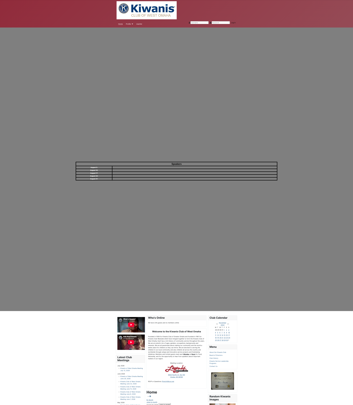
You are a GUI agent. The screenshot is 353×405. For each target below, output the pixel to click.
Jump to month (152, 402)
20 (220, 338)
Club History (214, 358)
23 (227, 338)
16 (227, 335)
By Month (150, 400)
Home (120, 24)
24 (229, 338)
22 (225, 338)
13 (220, 335)
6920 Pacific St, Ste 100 (176, 375)
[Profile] (132, 24)
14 (222, 335)
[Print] (150, 396)
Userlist (139, 24)
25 (216, 340)
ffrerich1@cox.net (168, 381)
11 (215, 335)
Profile (128, 24)
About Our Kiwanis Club (218, 352)
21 (222, 338)
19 (218, 338)
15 (224, 335)
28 (222, 340)
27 (220, 340)
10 (229, 332)
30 (227, 340)
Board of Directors (216, 355)
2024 (222, 325)
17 (229, 335)
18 (216, 338)
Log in (233, 23)
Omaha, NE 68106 (176, 377)
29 (225, 340)
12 (218, 335)
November (222, 323)
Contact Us (213, 366)
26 (218, 340)
